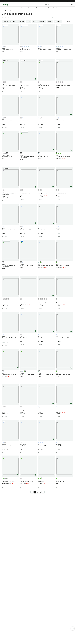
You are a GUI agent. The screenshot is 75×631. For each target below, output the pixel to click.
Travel (37, 7)
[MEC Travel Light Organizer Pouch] (46, 183)
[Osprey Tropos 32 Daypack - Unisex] (10, 40)
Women (49, 7)
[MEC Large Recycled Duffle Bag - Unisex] (46, 436)
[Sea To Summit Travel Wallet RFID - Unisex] (64, 436)
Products (7, 10)
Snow (42, 7)
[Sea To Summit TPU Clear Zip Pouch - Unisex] (28, 436)
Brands (64, 7)
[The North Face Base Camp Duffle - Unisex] (10, 147)
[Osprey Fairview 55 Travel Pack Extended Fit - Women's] (10, 329)
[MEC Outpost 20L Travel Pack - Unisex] (28, 472)
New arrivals (58, 7)
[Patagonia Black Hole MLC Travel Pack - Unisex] (64, 75)
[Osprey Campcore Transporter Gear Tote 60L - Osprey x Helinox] (28, 148)
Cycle (29, 7)
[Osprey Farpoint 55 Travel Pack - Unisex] (28, 111)
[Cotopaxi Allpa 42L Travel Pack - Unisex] (10, 292)
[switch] (54, 17)
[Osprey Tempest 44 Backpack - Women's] (10, 220)
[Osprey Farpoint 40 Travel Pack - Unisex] (10, 75)
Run (21, 7)
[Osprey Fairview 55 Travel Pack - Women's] (46, 75)
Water (33, 7)
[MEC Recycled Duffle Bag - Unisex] (46, 292)
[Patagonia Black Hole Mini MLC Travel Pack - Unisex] (64, 40)
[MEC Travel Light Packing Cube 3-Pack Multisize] (10, 365)
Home (3, 10)
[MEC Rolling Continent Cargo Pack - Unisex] (64, 328)
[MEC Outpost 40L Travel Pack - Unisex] (64, 111)
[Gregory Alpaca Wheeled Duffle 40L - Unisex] (64, 256)
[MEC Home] (5, 4)
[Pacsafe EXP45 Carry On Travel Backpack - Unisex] (28, 292)
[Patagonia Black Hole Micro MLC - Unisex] (64, 220)
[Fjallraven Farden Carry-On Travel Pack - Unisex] (28, 365)
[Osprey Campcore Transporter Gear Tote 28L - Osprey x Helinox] (10, 257)
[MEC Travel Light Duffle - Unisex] (28, 183)
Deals (11, 7)
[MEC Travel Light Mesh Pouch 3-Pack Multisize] (64, 400)
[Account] (72, 4)
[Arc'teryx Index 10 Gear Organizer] (28, 75)
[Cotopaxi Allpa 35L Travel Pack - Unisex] (28, 40)
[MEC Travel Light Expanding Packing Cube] (10, 472)
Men (45, 7)
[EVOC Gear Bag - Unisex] (28, 400)
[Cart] (69, 4)
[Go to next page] (43, 492)
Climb (25, 7)
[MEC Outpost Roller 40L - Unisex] (46, 220)
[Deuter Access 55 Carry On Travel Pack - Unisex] (46, 365)
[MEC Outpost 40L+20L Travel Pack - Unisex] (64, 365)
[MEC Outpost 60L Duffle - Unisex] (46, 400)
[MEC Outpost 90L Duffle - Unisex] (46, 328)
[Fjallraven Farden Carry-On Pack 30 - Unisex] (28, 256)
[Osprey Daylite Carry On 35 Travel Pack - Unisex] (46, 256)
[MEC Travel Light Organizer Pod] (64, 183)
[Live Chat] (72, 628)
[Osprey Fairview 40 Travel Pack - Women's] (46, 40)
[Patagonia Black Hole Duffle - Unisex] (46, 111)
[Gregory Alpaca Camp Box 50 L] (64, 292)
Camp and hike (16, 7)
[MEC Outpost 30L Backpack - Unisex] (28, 220)
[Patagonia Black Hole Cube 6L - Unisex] (10, 436)
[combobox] (55, 4)
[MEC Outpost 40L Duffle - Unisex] (46, 147)
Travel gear (12, 10)
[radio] (3, 46)
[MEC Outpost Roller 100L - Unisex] (28, 328)
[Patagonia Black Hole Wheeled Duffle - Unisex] (10, 111)
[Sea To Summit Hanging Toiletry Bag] (46, 472)
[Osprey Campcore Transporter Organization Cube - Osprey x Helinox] (10, 184)
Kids (53, 7)
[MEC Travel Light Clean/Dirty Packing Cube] (64, 147)
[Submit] (58, 4)
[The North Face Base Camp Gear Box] (10, 400)
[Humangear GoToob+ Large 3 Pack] (64, 472)
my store (60, 17)
